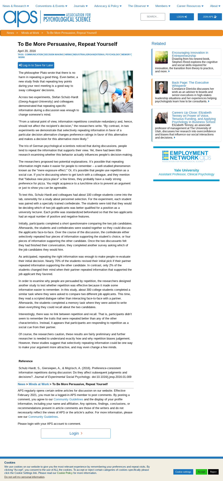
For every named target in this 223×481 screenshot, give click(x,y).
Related (159, 43)
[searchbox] (153, 17)
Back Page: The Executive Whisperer (190, 84)
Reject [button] (213, 472)
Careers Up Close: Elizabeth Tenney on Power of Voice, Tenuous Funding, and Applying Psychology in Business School (194, 117)
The (137, 6)
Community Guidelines (68, 399)
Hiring (68, 54)
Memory (126, 54)
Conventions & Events (50, 6)
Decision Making (53, 54)
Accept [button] (201, 472)
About (214, 6)
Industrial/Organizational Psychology (96, 54)
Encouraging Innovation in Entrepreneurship (190, 54)
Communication (34, 54)
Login (180, 17)
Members (161, 6)
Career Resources (189, 6)
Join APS (208, 17)
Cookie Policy (65, 473)
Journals (80, 6)
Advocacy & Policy (107, 6)
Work (21, 57)
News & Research (15, 6)
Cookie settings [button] (183, 472)
